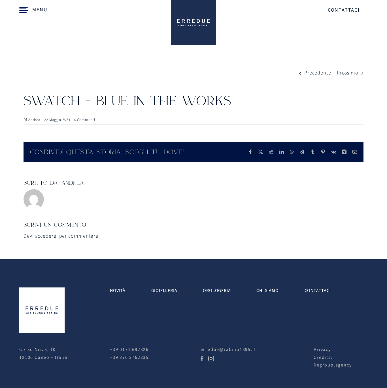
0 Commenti (84, 119)
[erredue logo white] (42, 289)
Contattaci (344, 10)
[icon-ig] (211, 358)
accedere (45, 236)
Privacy (322, 349)
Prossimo (347, 72)
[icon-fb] (202, 358)
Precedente (317, 72)
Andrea (34, 119)
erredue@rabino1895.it (228, 349)
